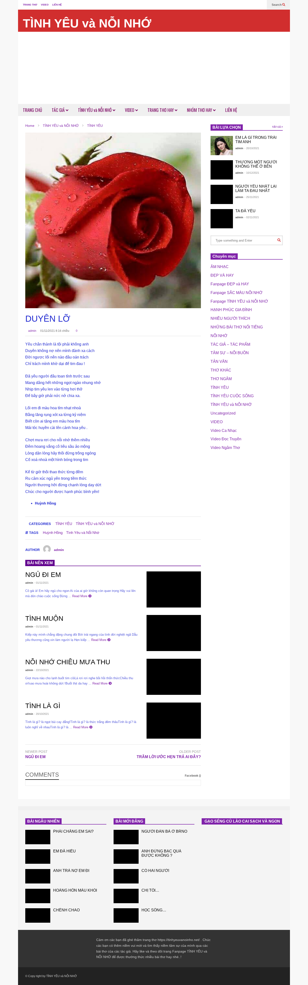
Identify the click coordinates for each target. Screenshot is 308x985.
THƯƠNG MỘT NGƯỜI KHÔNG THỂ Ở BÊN (256, 164)
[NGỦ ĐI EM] (174, 589)
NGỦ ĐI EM (43, 574)
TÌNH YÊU (63, 524)
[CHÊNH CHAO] (37, 915)
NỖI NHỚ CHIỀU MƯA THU (67, 662)
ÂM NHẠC (220, 267)
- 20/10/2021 (41, 713)
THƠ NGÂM (221, 379)
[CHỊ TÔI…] (126, 896)
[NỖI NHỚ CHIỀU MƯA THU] (174, 677)
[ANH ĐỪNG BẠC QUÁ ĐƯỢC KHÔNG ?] (126, 856)
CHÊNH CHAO (66, 910)
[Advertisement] (154, 68)
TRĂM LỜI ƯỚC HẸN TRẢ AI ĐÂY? (169, 757)
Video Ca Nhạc (224, 431)
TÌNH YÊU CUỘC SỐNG (232, 396)
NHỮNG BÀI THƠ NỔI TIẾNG (237, 327)
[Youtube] (261, 5)
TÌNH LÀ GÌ (42, 706)
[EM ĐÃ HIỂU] (37, 856)
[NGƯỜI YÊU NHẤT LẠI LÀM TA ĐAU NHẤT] (222, 194)
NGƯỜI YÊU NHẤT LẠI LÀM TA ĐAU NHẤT (255, 188)
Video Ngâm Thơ (225, 448)
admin (31, 331)
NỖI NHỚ (219, 336)
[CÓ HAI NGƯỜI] (126, 876)
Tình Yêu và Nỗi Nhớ (82, 533)
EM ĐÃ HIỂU (64, 851)
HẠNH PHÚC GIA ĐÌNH (231, 310)
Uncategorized (223, 413)
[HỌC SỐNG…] (126, 915)
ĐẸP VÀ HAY (222, 275)
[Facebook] (253, 5)
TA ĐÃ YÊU (245, 211)
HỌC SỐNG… (153, 910)
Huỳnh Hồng (53, 533)
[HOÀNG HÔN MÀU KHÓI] (37, 896)
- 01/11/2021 (41, 582)
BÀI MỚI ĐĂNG (129, 821)
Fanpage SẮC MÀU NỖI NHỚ (237, 293)
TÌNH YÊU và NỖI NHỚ (87, 23)
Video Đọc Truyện (226, 439)
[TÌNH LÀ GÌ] (174, 721)
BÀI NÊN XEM (40, 563)
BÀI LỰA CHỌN (226, 127)
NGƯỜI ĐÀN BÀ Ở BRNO (164, 831)
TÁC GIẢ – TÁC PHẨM (230, 344)
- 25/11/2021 (251, 197)
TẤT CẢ (277, 127)
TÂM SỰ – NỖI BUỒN (230, 353)
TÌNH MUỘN (44, 618)
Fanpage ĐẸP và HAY (230, 284)
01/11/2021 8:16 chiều (54, 331)
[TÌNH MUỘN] (174, 633)
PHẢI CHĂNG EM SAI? (73, 831)
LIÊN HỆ (57, 4)
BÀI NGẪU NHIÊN (43, 821)
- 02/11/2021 (251, 217)
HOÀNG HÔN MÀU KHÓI (75, 890)
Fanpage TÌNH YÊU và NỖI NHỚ (239, 301)
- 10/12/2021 (251, 172)
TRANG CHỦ (32, 110)
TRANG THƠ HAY (161, 110)
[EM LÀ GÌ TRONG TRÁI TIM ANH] (222, 145)
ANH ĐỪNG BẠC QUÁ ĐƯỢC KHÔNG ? (161, 853)
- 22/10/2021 (41, 670)
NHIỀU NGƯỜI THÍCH (230, 318)
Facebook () (193, 775)
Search (277, 4)
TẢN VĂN (219, 361)
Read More (80, 596)
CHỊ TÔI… (150, 890)
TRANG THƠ (30, 4)
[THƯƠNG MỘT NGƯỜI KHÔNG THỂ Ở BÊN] (222, 169)
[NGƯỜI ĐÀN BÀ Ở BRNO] (126, 837)
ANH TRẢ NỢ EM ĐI (71, 871)
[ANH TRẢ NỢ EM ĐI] (37, 876)
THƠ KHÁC (221, 370)
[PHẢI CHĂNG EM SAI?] (37, 837)
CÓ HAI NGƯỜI (155, 871)
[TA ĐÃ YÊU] (222, 218)
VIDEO (45, 4)
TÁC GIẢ (59, 110)
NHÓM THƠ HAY (200, 110)
